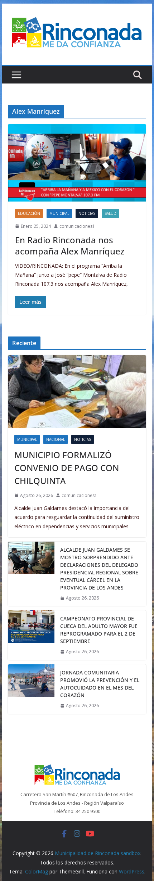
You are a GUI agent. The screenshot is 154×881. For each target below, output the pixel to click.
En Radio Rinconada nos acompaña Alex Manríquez (72, 245)
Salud (110, 213)
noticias (86, 213)
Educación (29, 213)
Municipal (59, 213)
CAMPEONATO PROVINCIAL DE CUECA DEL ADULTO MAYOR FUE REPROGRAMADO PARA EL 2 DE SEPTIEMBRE (99, 630)
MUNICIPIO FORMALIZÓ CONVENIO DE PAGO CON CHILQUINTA (66, 468)
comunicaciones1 (77, 226)
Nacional (55, 439)
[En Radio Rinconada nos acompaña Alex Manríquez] (77, 162)
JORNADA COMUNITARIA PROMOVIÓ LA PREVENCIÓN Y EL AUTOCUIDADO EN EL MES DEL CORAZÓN (99, 684)
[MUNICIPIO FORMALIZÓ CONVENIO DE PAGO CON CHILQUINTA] (77, 391)
